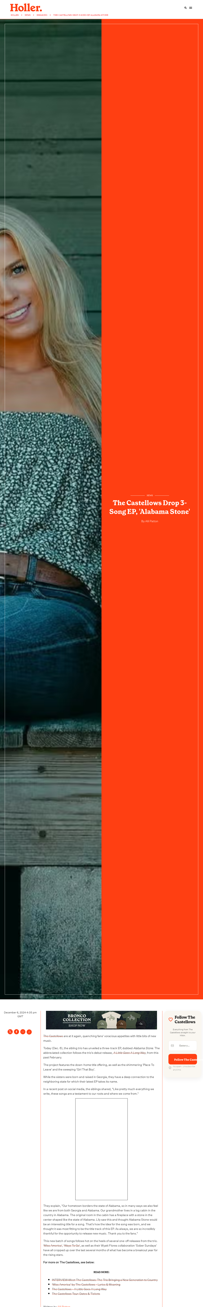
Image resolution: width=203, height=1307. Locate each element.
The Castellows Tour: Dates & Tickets (76, 1293)
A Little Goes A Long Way (129, 1052)
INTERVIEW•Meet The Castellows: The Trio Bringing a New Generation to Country (105, 1279)
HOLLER (15, 15)
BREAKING (42, 15)
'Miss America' (52, 1245)
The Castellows (53, 1035)
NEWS (28, 15)
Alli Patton (151, 520)
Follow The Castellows (185, 1060)
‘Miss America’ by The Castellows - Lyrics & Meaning (86, 1284)
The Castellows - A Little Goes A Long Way (79, 1288)
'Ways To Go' (72, 1245)
